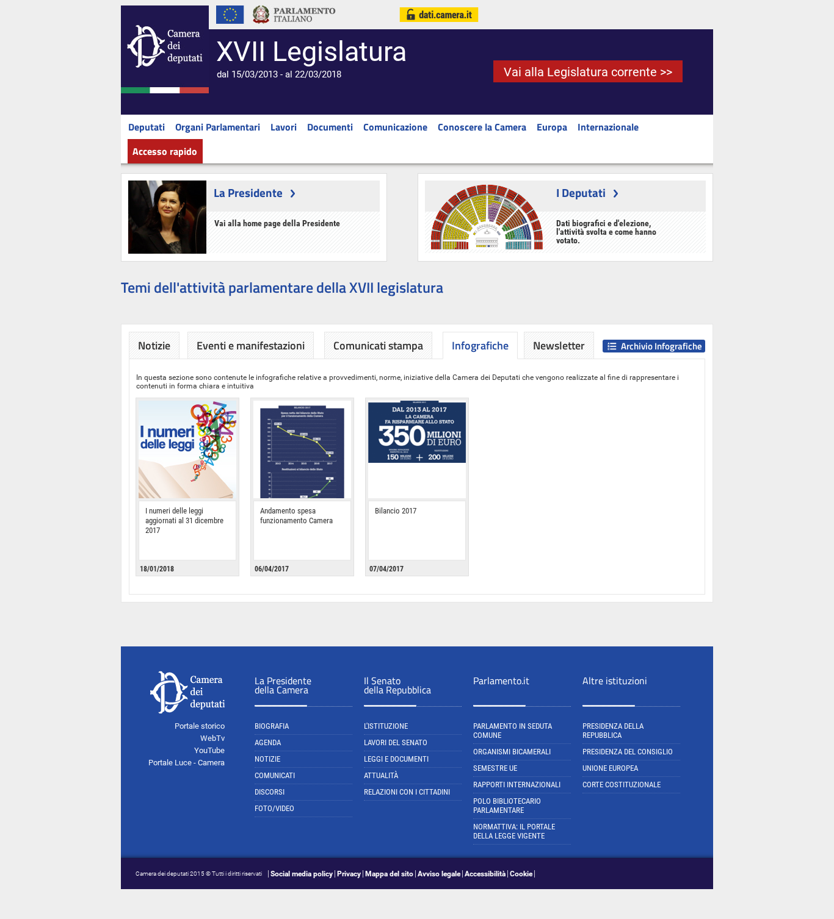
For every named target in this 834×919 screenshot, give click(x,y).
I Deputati (581, 192)
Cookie (521, 874)
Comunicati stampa (378, 345)
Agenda (268, 742)
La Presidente (248, 192)
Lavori (283, 127)
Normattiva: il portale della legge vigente (514, 831)
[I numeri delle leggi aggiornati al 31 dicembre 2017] (187, 449)
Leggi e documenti (396, 758)
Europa (552, 127)
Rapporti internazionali (516, 784)
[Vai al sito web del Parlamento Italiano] (294, 27)
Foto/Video (274, 808)
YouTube (209, 750)
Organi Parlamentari (217, 127)
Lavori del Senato (395, 742)
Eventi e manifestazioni (251, 345)
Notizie (154, 345)
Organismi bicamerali (512, 751)
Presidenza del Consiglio (627, 751)
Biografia (272, 726)
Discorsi (270, 791)
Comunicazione (395, 127)
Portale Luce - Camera (186, 762)
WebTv (212, 738)
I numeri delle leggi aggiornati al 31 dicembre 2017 (184, 520)
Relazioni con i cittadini (407, 791)
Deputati (146, 127)
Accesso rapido (164, 151)
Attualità (381, 775)
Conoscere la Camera (482, 127)
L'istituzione (386, 726)
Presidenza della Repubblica (613, 730)
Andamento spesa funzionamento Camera (296, 515)
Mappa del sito (389, 874)
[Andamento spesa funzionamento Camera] (302, 449)
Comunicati (275, 775)
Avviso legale (439, 874)
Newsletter (559, 345)
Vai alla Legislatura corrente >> (588, 72)
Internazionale (608, 127)
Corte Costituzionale (621, 784)
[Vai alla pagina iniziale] (165, 91)
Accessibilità (485, 874)
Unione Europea (610, 768)
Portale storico (200, 726)
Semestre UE (495, 768)
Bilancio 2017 (395, 510)
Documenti (330, 127)
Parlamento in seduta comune (512, 730)
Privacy (349, 874)
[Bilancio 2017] (417, 449)
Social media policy (301, 874)
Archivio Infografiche (661, 346)
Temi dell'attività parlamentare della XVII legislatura (282, 287)
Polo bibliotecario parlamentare (507, 805)
